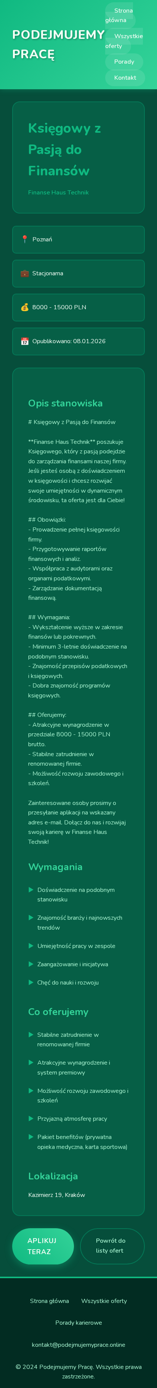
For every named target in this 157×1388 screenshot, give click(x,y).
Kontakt (125, 78)
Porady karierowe (78, 1323)
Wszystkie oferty (124, 41)
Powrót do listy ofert (110, 1246)
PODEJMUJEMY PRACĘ (58, 45)
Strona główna (119, 15)
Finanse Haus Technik (58, 192)
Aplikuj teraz (42, 1246)
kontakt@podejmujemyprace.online (78, 1345)
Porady (124, 62)
